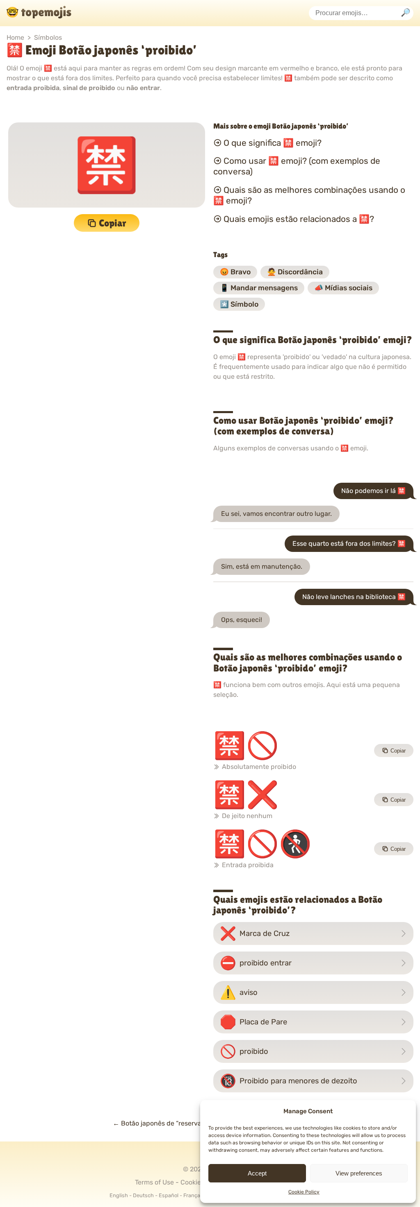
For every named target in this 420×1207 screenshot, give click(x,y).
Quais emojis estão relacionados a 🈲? (299, 219)
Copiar (112, 222)
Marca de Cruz (255, 933)
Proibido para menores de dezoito (288, 1081)
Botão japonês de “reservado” (162, 1123)
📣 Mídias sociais (343, 288)
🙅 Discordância (295, 272)
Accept (257, 1173)
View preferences (359, 1173)
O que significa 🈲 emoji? (273, 142)
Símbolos (48, 37)
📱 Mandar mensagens (259, 288)
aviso (239, 992)
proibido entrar (256, 963)
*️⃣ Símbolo (239, 304)
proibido (244, 1051)
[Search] (406, 13)
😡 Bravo (235, 272)
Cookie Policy (304, 1192)
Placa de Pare (253, 1022)
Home (15, 37)
